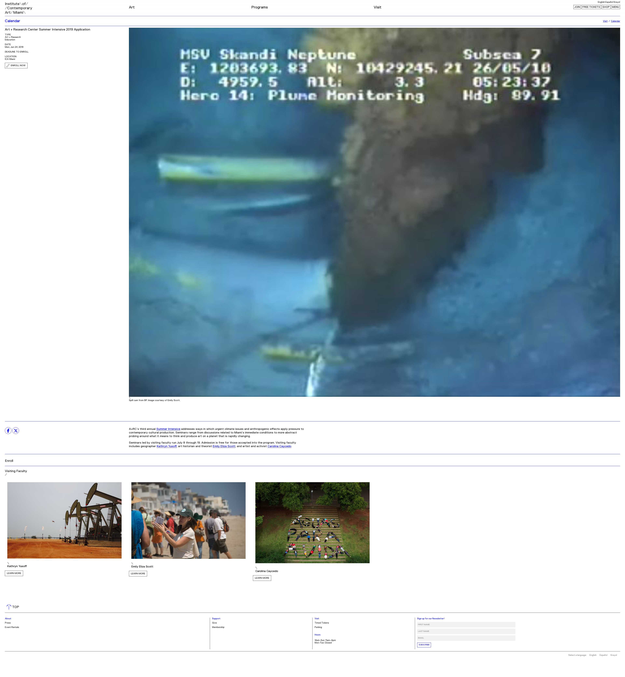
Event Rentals (12, 627)
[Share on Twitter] (16, 431)
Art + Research (13, 37)
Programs (259, 7)
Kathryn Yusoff (167, 446)
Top (13, 607)
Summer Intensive (168, 429)
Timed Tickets (322, 623)
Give (214, 623)
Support (216, 619)
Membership (218, 627)
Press (8, 623)
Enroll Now (18, 65)
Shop (606, 7)
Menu (615, 7)
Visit (377, 7)
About (8, 619)
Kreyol (617, 2)
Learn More (14, 573)
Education (10, 40)
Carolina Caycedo (279, 446)
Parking (318, 627)
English (601, 2)
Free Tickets (591, 7)
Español (609, 2)
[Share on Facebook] (8, 431)
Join (577, 7)
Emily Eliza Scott (224, 446)
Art (132, 7)
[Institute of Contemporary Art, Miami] (10, 7)
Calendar (12, 21)
